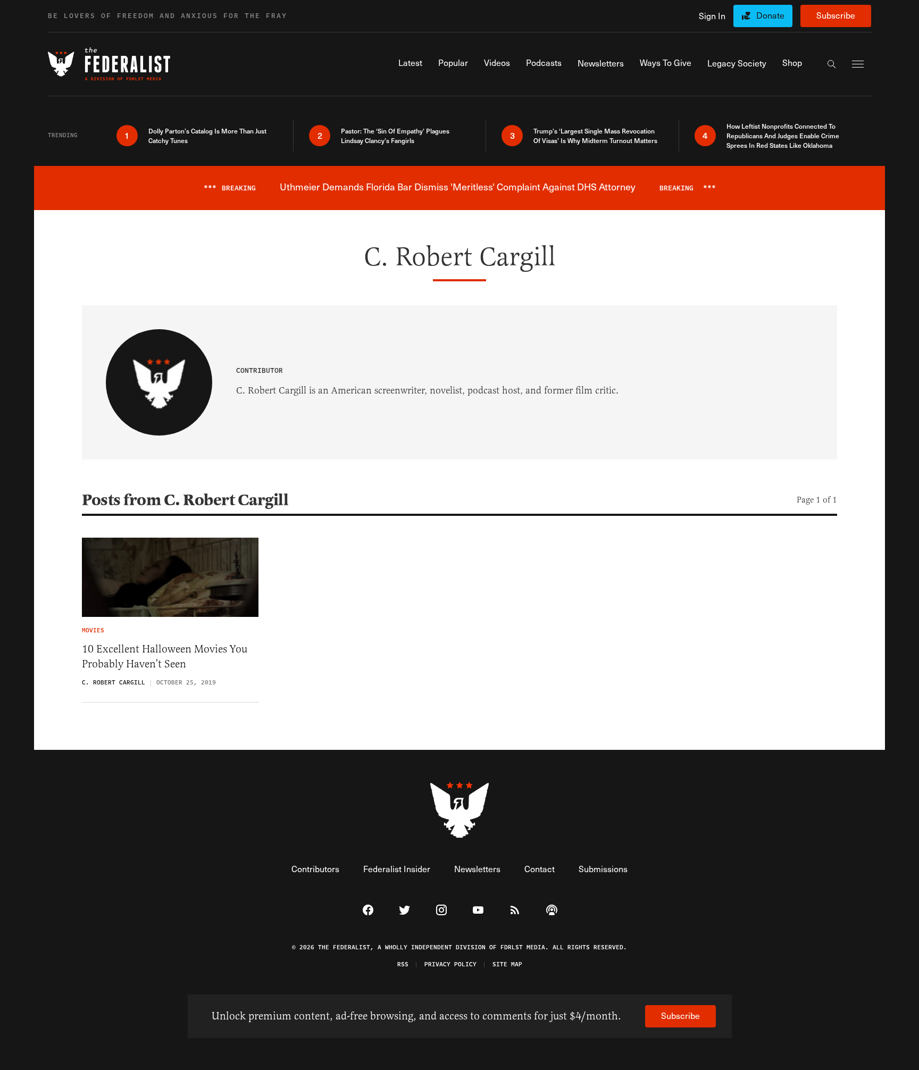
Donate (770, 15)
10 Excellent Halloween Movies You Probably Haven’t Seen (164, 656)
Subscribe (835, 15)
